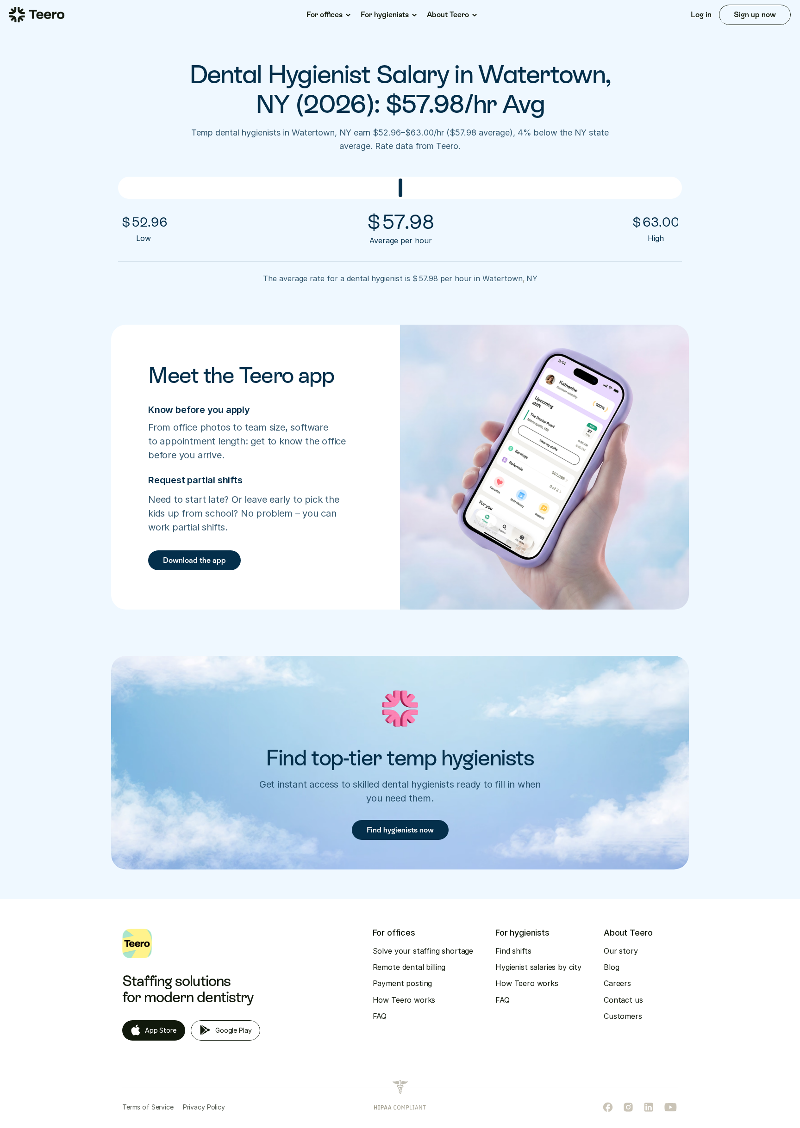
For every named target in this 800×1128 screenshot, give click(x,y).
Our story (621, 950)
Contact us (623, 1000)
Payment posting (402, 983)
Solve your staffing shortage (423, 950)
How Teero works (404, 1000)
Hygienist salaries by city (538, 967)
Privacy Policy (204, 1107)
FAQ (380, 1016)
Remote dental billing (409, 967)
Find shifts (513, 950)
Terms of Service (148, 1107)
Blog (611, 967)
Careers (617, 983)
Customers (623, 1016)
